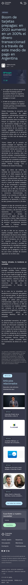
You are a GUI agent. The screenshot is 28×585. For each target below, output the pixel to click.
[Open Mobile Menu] (24, 3)
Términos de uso (18, 580)
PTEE (8, 582)
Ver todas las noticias (14, 503)
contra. (10, 577)
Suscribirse (9, 525)
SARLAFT (3, 582)
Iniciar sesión (6, 540)
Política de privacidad (7, 580)
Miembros (19, 543)
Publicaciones (21, 546)
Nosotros (19, 540)
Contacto (5, 546)
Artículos (5, 12)
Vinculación (6, 543)
